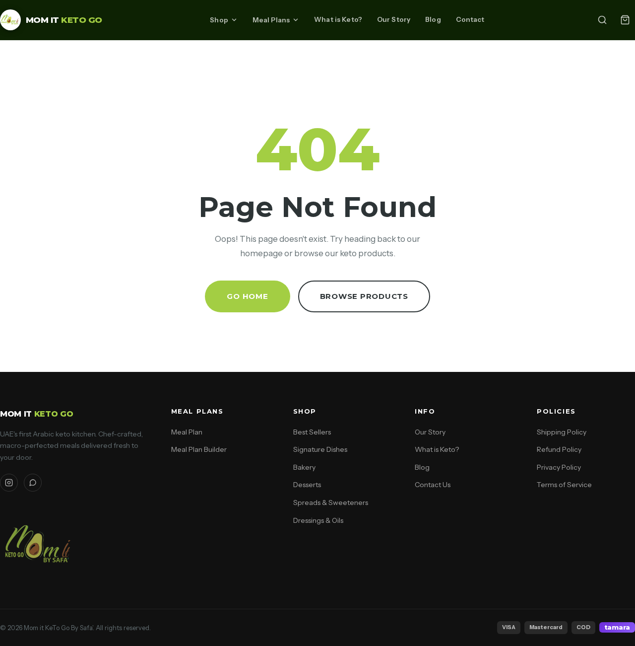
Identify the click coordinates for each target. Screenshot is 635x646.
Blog (433, 19)
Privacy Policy (559, 467)
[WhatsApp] (33, 483)
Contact (470, 19)
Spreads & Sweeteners (330, 502)
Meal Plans (271, 20)
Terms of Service (564, 484)
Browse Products (364, 296)
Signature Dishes (320, 449)
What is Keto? (338, 19)
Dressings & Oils (318, 520)
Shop (219, 20)
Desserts (307, 484)
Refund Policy (559, 449)
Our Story (393, 19)
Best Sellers (312, 432)
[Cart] (625, 20)
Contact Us (432, 484)
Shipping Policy (561, 432)
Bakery (304, 467)
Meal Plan (186, 432)
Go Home (247, 296)
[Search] (602, 20)
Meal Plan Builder (199, 449)
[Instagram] (9, 483)
